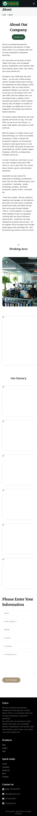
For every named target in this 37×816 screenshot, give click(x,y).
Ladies (4, 748)
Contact (5, 776)
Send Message (11, 680)
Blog (4, 773)
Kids (4, 751)
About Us (6, 770)
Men (4, 745)
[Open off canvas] (34, 4)
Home (4, 764)
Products (5, 767)
